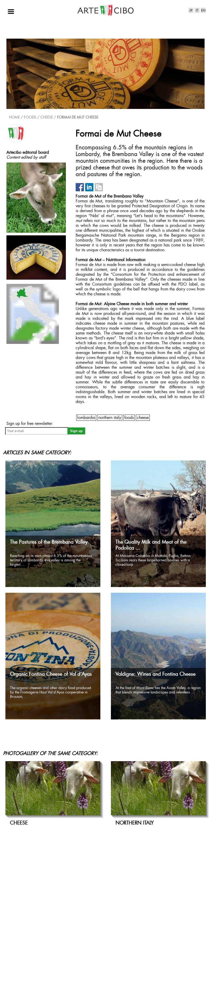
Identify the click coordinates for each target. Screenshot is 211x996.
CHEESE (46, 117)
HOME (14, 117)
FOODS (129, 417)
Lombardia (86, 417)
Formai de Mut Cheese (77, 117)
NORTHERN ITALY (109, 417)
